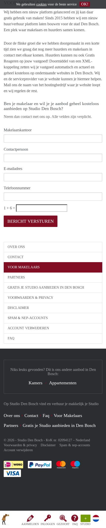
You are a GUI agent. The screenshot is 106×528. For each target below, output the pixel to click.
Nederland (83, 440)
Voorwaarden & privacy (30, 298)
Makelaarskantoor (18, 130)
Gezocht (63, 524)
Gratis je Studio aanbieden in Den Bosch (46, 287)
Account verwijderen (28, 328)
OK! (84, 4)
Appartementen (62, 382)
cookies (41, 4)
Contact (16, 257)
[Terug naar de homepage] (5, 520)
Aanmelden (30, 524)
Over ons (16, 247)
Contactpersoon (16, 149)
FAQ (75, 524)
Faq (46, 415)
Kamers (35, 382)
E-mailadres (13, 169)
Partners (16, 277)
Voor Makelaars (24, 267)
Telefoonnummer (17, 188)
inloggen (48, 524)
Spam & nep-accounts (28, 318)
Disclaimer (18, 308)
